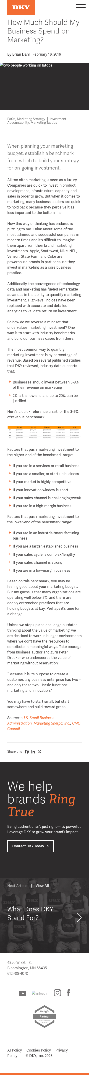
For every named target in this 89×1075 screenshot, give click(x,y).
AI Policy (14, 1050)
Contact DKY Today (28, 846)
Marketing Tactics (44, 123)
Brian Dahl (21, 54)
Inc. (67, 723)
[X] (39, 751)
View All (42, 885)
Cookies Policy (38, 1050)
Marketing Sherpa (48, 723)
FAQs (11, 119)
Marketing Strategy (31, 119)
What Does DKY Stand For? (30, 913)
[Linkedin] (33, 751)
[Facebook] (26, 751)
